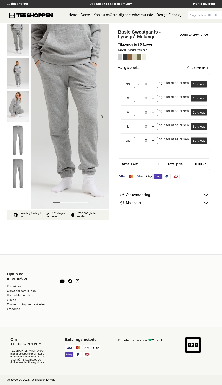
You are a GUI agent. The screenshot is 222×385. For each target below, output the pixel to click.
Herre (73, 15)
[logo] (31, 15)
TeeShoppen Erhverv (42, 379)
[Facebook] (70, 281)
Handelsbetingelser (20, 295)
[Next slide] (102, 116)
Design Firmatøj (169, 15)
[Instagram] (77, 281)
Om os (11, 300)
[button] (18, 40)
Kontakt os (101, 15)
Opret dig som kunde (21, 290)
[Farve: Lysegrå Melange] (120, 57)
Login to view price (193, 34)
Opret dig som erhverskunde (131, 15)
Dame (85, 15)
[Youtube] (62, 281)
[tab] (56, 202)
